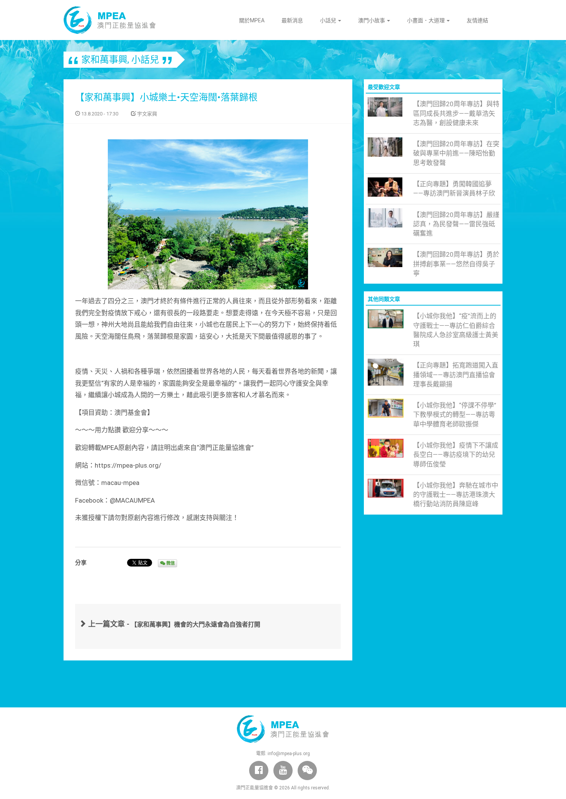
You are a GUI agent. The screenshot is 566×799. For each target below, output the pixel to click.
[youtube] (283, 770)
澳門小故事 (372, 20)
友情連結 (477, 20)
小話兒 (328, 20)
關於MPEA (252, 20)
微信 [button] (170, 563)
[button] (307, 770)
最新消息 (292, 20)
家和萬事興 (104, 59)
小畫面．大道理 (426, 20)
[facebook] (258, 770)
